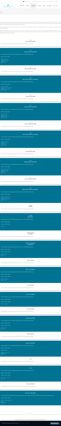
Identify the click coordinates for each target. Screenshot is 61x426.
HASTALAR (56, 1)
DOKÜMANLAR (49, 5)
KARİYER (44, 5)
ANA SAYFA (22, 5)
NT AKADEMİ (39, 5)
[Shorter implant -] (8, 4)
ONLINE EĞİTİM (51, 1)
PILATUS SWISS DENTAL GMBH (36, 1)
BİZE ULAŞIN (55, 5)
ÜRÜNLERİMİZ (33, 5)
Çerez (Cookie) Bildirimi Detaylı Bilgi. (24, 423)
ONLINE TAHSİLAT (45, 1)
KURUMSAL (27, 5)
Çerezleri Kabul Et (54, 423)
